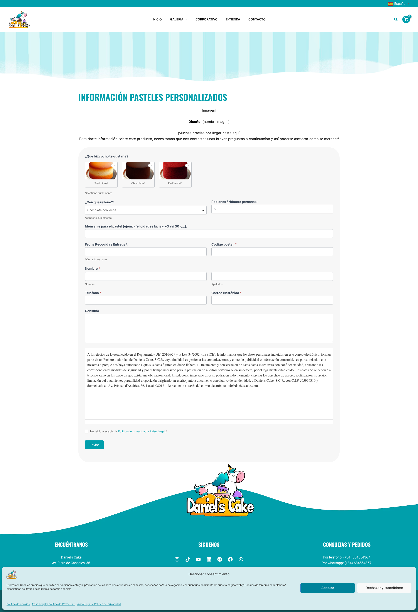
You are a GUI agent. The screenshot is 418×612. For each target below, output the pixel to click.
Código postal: (224, 244)
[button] (185, 19)
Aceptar (327, 588)
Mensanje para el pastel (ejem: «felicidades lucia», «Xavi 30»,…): (136, 226)
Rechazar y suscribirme (384, 588)
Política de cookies (18, 604)
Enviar (94, 445)
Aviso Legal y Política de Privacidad (53, 604)
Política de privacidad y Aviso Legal (141, 431)
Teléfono (93, 293)
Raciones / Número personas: (234, 202)
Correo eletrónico (226, 293)
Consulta (92, 311)
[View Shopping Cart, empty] (406, 19)
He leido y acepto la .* (128, 431)
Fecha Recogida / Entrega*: (106, 244)
